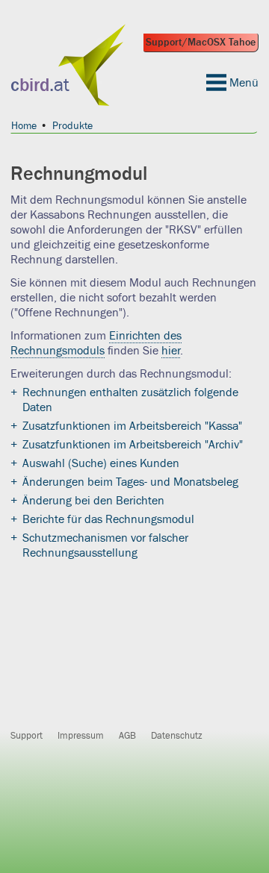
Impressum (81, 736)
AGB (127, 736)
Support (26, 736)
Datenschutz (176, 736)
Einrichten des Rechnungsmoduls (96, 343)
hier (170, 350)
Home (24, 126)
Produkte (72, 126)
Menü (242, 83)
